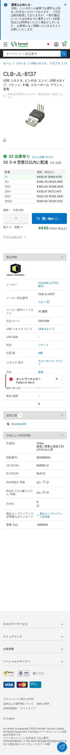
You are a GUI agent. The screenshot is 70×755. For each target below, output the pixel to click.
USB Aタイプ (46, 328)
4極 (40, 352)
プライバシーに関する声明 (18, 698)
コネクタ (20, 63)
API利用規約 (10, 708)
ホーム (7, 63)
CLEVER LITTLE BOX (48, 284)
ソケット (43, 344)
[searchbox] (32, 54)
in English (9, 718)
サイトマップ (28, 708)
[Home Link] (25, 44)
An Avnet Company (14, 728)
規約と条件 (43, 703)
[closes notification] (65, 4)
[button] (5, 44)
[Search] (64, 54)
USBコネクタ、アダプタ (45, 63)
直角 (41, 372)
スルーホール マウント (50, 362)
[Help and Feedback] (62, 747)
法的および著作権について (18, 703)
